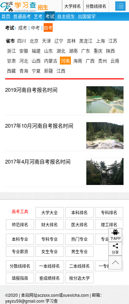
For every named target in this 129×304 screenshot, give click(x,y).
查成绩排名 (49, 278)
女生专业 (49, 251)
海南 (77, 60)
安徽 (23, 50)
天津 (46, 40)
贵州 (102, 60)
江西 (60, 70)
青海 (23, 70)
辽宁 (58, 40)
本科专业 (20, 239)
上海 (100, 40)
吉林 (71, 40)
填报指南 (20, 278)
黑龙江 (86, 40)
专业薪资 (20, 251)
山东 (48, 50)
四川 (21, 40)
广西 (90, 60)
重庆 (98, 50)
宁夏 (36, 70)
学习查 (51, 301)
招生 (43, 7)
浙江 (11, 50)
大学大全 (49, 212)
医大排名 (79, 224)
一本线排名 (49, 266)
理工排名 (109, 224)
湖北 (60, 50)
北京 (34, 40)
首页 (5, 16)
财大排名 (49, 224)
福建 (36, 50)
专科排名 (109, 212)
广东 (85, 50)
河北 (23, 60)
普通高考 (22, 16)
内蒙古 (50, 60)
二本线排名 (79, 266)
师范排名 (20, 224)
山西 (36, 60)
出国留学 (87, 16)
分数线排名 (96, 6)
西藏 (11, 70)
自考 (48, 27)
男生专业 (79, 251)
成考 (22, 27)
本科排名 (79, 212)
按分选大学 (79, 278)
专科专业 (49, 239)
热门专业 (79, 239)
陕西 (110, 50)
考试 (49, 16)
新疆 (48, 70)
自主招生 (66, 16)
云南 (114, 60)
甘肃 (11, 60)
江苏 (112, 40)
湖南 (73, 50)
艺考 (38, 16)
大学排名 (72, 6)
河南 (65, 60)
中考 (35, 27)
